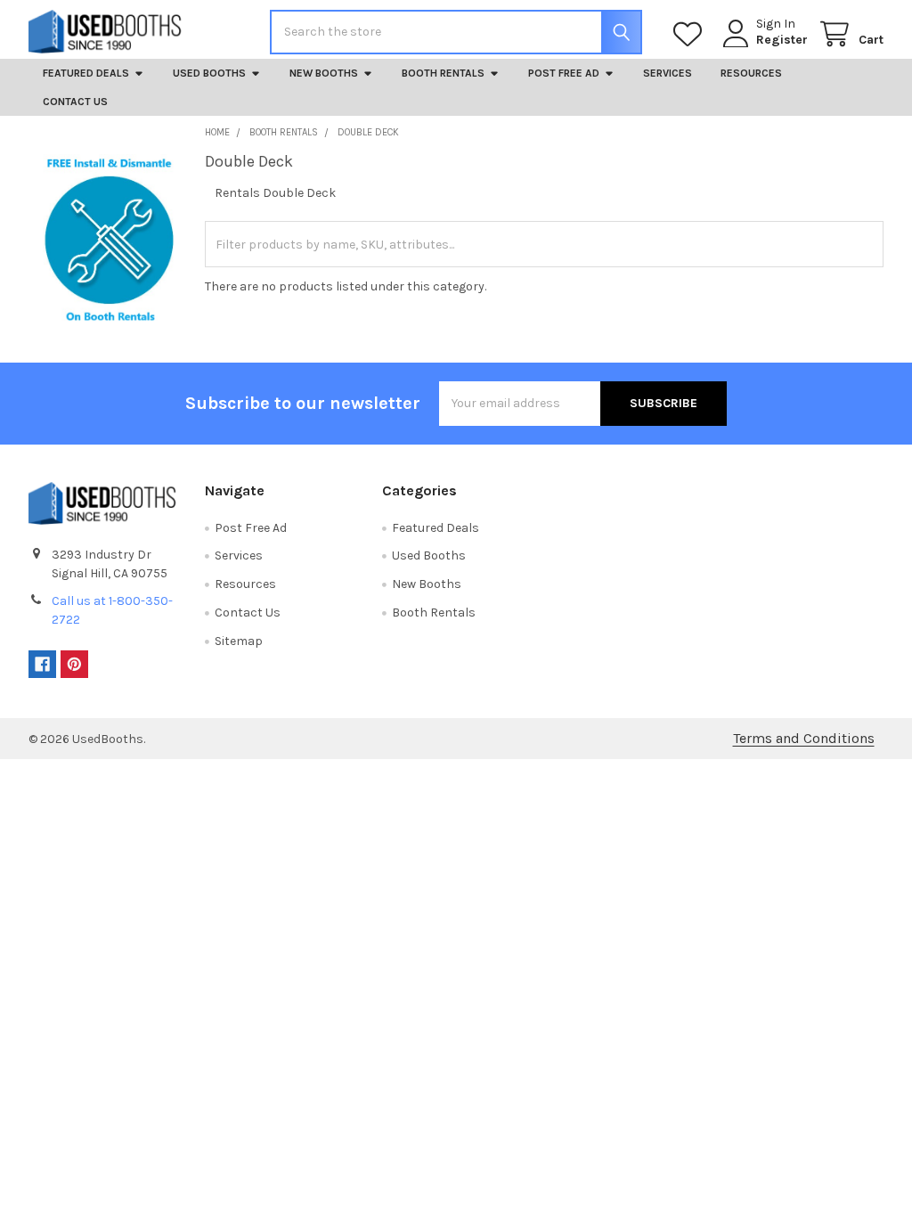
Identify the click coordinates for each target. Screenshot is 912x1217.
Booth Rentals (443, 73)
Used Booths (209, 73)
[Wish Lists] (691, 34)
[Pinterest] (74, 664)
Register (782, 39)
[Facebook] (42, 664)
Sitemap (239, 641)
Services (667, 73)
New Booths (323, 73)
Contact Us (75, 101)
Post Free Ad (563, 73)
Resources (751, 73)
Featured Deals (86, 73)
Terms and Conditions (804, 738)
